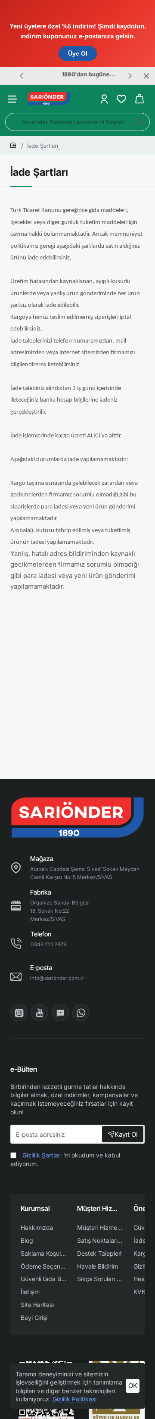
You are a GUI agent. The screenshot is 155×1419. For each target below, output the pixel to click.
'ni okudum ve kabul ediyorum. (65, 1159)
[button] (21, 75)
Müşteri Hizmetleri (100, 1208)
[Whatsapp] (81, 1012)
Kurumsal (35, 1208)
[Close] (146, 76)
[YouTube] (39, 1012)
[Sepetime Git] (139, 99)
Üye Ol (77, 53)
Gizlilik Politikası (74, 1399)
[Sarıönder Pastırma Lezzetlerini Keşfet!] (138, 122)
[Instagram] (19, 1012)
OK (132, 1386)
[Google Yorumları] (60, 1012)
